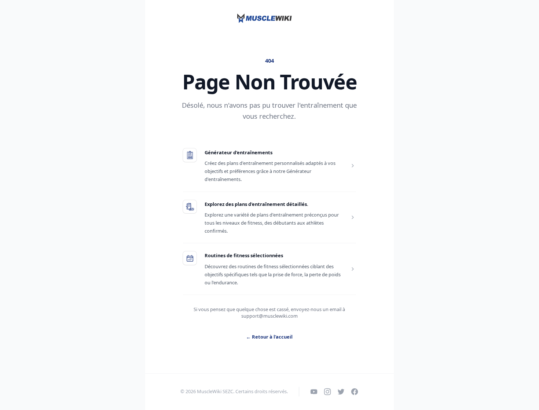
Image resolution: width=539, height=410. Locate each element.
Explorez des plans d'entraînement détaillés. (256, 204)
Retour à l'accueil (269, 336)
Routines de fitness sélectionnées (244, 255)
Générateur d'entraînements (238, 152)
